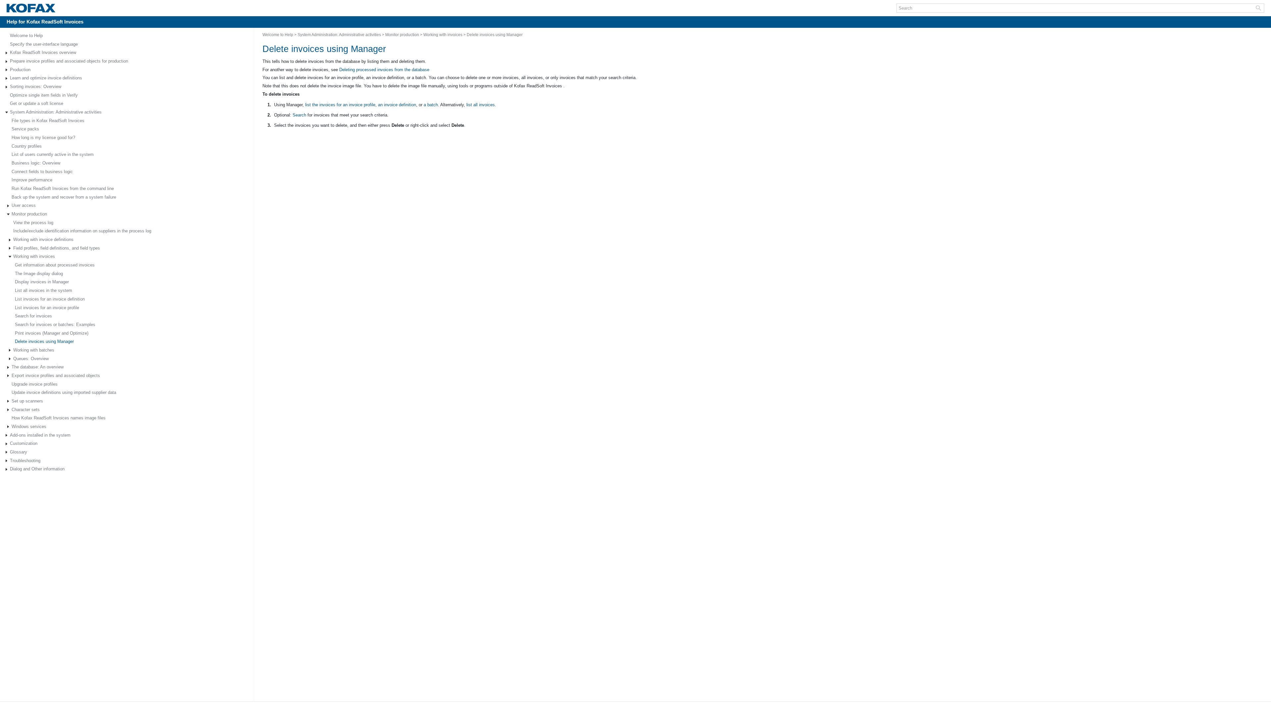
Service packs (25, 128)
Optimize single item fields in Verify (44, 95)
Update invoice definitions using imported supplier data (64, 392)
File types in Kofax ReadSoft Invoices (48, 120)
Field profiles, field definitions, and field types (56, 248)
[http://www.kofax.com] (31, 8)
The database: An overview (38, 366)
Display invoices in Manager (42, 281)
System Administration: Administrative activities (56, 112)
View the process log (33, 222)
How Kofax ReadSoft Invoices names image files (59, 417)
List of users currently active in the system (53, 154)
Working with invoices (34, 256)
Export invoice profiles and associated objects (56, 375)
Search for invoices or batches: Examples (55, 324)
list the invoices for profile (340, 104)
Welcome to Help (26, 35)
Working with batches (33, 350)
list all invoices (480, 104)
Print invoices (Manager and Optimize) (51, 333)
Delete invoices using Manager (44, 341)
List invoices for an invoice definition (50, 299)
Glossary (18, 452)
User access (24, 205)
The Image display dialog (39, 273)
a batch (431, 104)
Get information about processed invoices (55, 264)
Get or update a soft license (36, 103)
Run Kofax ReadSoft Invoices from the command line (63, 188)
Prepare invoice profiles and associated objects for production (69, 61)
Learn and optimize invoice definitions (46, 77)
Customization (23, 443)
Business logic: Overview (36, 163)
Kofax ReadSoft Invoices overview (43, 52)
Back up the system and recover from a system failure (64, 197)
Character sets (26, 409)
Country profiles (27, 146)
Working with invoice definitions (43, 239)
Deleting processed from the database (384, 69)
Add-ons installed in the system (40, 435)
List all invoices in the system (43, 290)
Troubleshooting (25, 460)
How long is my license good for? (43, 137)
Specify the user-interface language (44, 44)
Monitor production (29, 214)
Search (299, 115)
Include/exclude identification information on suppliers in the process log (82, 230)
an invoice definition (397, 104)
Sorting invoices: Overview (35, 86)
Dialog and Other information (37, 468)
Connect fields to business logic (42, 171)
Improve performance (32, 179)
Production (20, 69)
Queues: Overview (31, 358)
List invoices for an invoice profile (47, 307)
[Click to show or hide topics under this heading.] (6, 53)
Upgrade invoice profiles (35, 384)
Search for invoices (33, 315)
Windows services (29, 426)
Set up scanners (27, 401)
